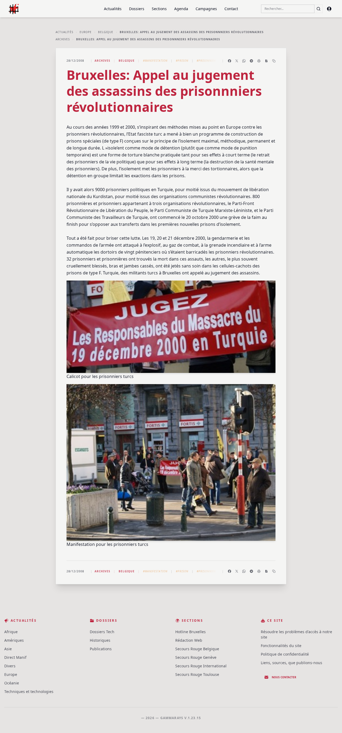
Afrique (11, 631)
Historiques (100, 640)
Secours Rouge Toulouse (197, 674)
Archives (63, 39)
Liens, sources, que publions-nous (291, 662)
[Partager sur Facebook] (229, 60)
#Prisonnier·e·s (209, 60)
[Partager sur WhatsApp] (244, 60)
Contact (231, 8)
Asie (8, 648)
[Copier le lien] (273, 60)
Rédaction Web (188, 640)
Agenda (181, 8)
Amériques (14, 640)
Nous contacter (284, 677)
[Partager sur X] (236, 61)
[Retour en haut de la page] (330, 721)
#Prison (182, 60)
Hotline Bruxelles (190, 631)
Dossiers (136, 8)
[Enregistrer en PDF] (266, 60)
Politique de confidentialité (285, 654)
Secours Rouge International (201, 665)
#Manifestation (155, 60)
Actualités (113, 8)
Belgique (105, 32)
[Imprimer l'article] (259, 60)
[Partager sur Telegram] (251, 60)
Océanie (11, 682)
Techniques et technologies (28, 691)
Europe (86, 32)
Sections (159, 8)
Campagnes (206, 8)
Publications (101, 648)
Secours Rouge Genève (195, 657)
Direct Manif (15, 657)
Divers (9, 665)
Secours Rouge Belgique (197, 648)
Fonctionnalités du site (281, 645)
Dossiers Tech (102, 631)
